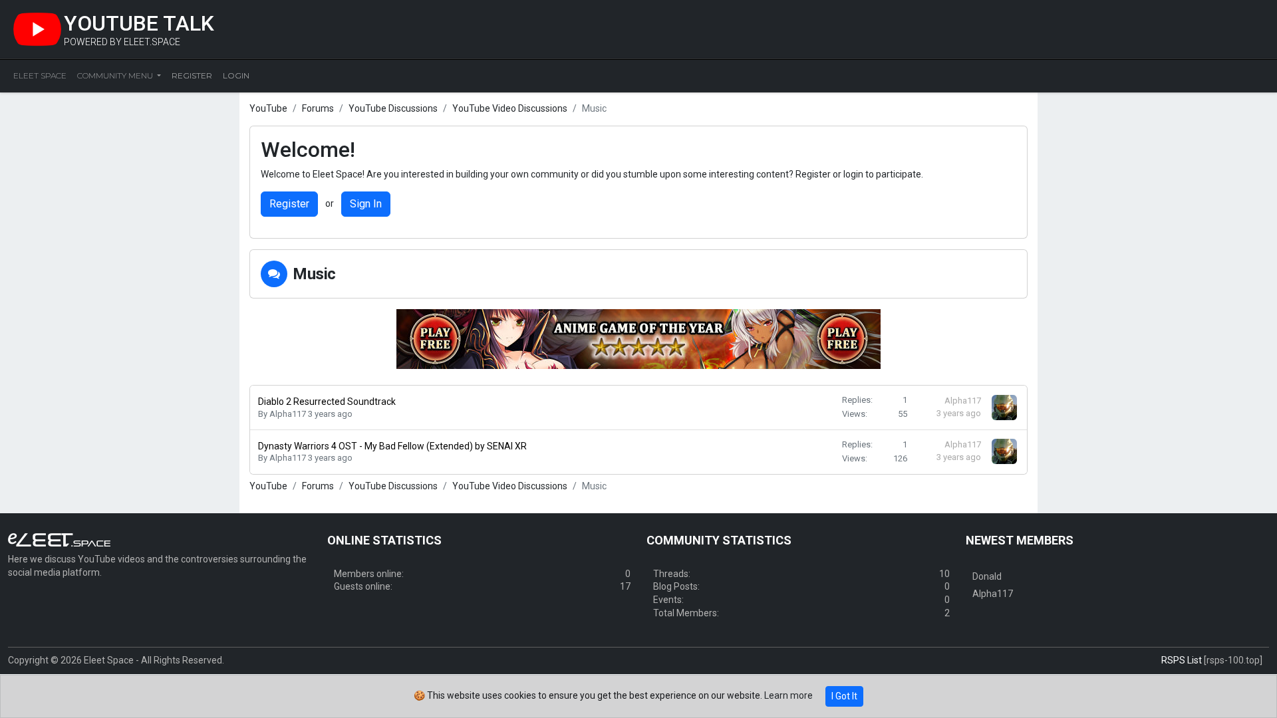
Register (289, 203)
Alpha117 (287, 414)
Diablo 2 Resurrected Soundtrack (327, 401)
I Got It (844, 696)
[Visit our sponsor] (638, 338)
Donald (987, 576)
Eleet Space (40, 75)
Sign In (366, 203)
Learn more (788, 695)
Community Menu (116, 75)
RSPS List (1181, 660)
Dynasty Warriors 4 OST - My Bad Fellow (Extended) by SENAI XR (392, 446)
